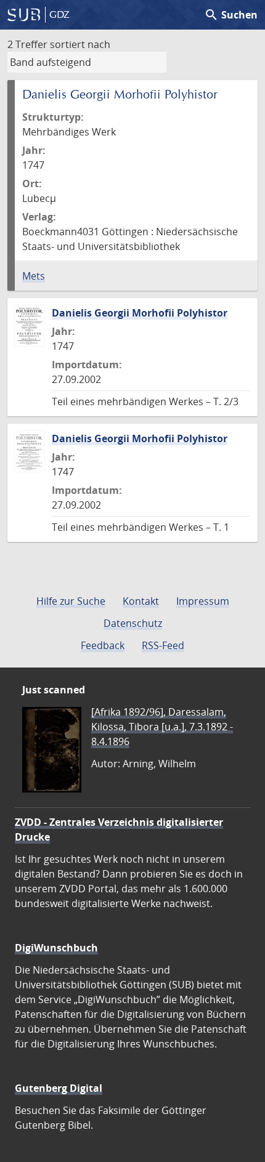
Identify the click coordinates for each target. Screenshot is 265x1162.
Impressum (202, 601)
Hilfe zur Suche (70, 601)
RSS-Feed (163, 645)
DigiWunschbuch (56, 947)
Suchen (231, 14)
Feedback (102, 645)
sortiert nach (80, 44)
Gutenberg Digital (58, 1088)
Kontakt (141, 601)
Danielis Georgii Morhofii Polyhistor (139, 313)
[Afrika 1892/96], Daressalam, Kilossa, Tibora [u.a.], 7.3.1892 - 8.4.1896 (162, 726)
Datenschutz (133, 623)
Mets (33, 276)
